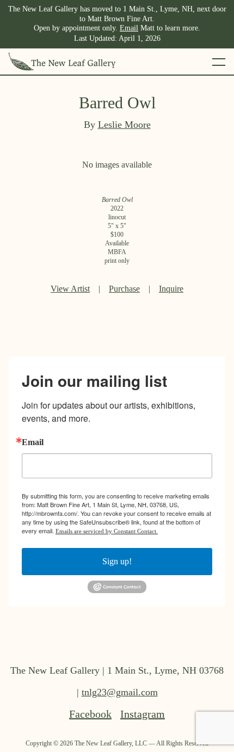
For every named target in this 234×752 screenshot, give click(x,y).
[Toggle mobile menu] (218, 61)
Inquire (171, 288)
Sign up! (117, 561)
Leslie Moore (124, 124)
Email (129, 28)
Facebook (90, 714)
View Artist (70, 288)
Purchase (124, 288)
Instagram (142, 714)
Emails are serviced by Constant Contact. (107, 531)
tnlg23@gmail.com (120, 692)
